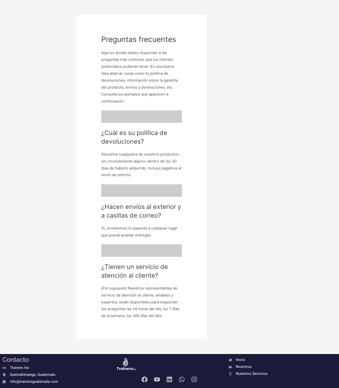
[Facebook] (144, 379)
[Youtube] (157, 379)
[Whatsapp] (182, 379)
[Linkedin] (169, 379)
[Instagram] (194, 379)
